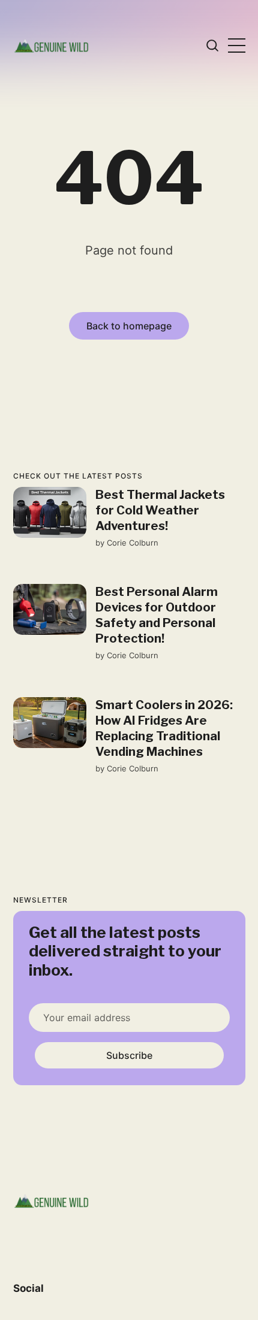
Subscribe (129, 1055)
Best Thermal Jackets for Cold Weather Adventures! (159, 510)
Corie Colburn (132, 542)
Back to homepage (129, 326)
